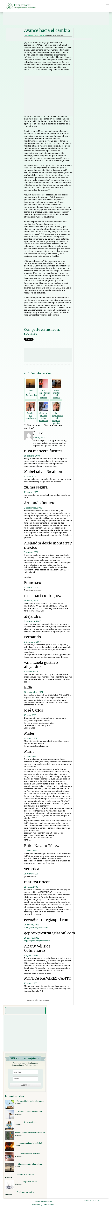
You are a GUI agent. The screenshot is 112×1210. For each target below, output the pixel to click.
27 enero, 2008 (31, 587)
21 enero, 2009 (31, 492)
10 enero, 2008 (31, 601)
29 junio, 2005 (30, 983)
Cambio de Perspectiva (31, 392)
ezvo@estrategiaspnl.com (36, 927)
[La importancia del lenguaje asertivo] (56, 406)
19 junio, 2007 (30, 738)
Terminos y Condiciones (43, 1204)
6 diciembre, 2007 (32, 621)
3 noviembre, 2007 (32, 671)
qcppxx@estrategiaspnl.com (37, 940)
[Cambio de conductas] (30, 406)
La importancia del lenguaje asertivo (57, 418)
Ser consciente (30, 1122)
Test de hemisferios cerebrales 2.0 (30, 1133)
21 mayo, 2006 (31, 887)
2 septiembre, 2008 (33, 508)
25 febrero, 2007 (32, 874)
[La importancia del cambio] (43, 383)
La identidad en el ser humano (30, 1101)
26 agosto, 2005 (31, 938)
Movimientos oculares (30, 1154)
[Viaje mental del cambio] (56, 383)
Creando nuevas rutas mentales (43, 417)
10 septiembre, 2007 (33, 692)
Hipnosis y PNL (30, 1181)
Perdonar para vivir (25, 1192)
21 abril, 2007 (30, 850)
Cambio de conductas (31, 415)
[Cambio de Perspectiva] (30, 383)
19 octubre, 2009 (32, 456)
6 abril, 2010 (39, 437)
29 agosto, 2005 (31, 925)
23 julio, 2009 (30, 476)
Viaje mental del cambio (56, 394)
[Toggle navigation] (108, 6)
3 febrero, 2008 (31, 552)
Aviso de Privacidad (43, 1201)
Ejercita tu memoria (25, 1175)
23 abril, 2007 (30, 756)
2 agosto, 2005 (31, 955)
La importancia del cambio (44, 394)
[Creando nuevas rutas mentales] (43, 406)
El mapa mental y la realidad (30, 1164)
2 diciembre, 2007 (32, 642)
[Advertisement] (56, 18)
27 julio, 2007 (30, 715)
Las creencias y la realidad (30, 1143)
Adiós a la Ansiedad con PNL (30, 1112)
